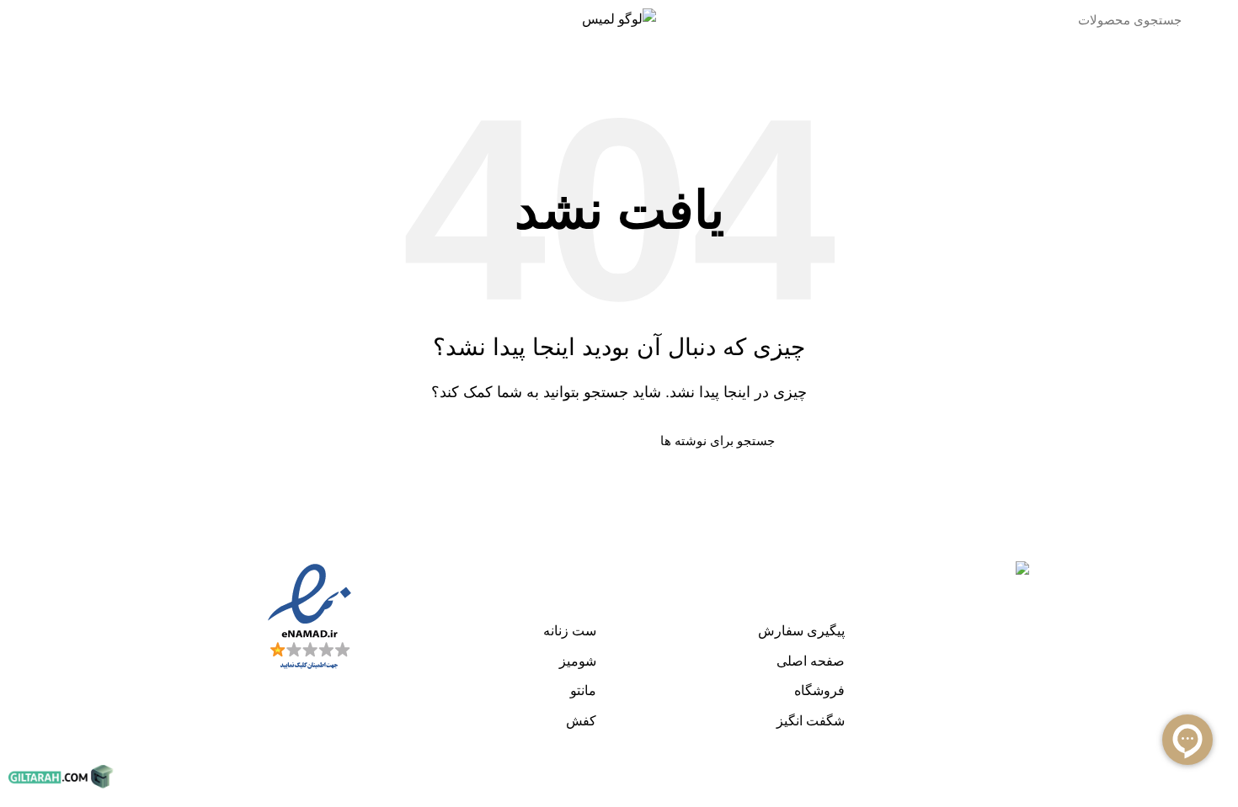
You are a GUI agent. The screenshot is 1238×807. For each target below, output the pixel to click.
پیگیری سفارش (801, 631)
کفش (581, 721)
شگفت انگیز (810, 721)
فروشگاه (819, 690)
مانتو (583, 690)
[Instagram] (1208, 556)
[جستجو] (964, 19)
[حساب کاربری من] (119, 19)
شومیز (577, 661)
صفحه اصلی (810, 661)
